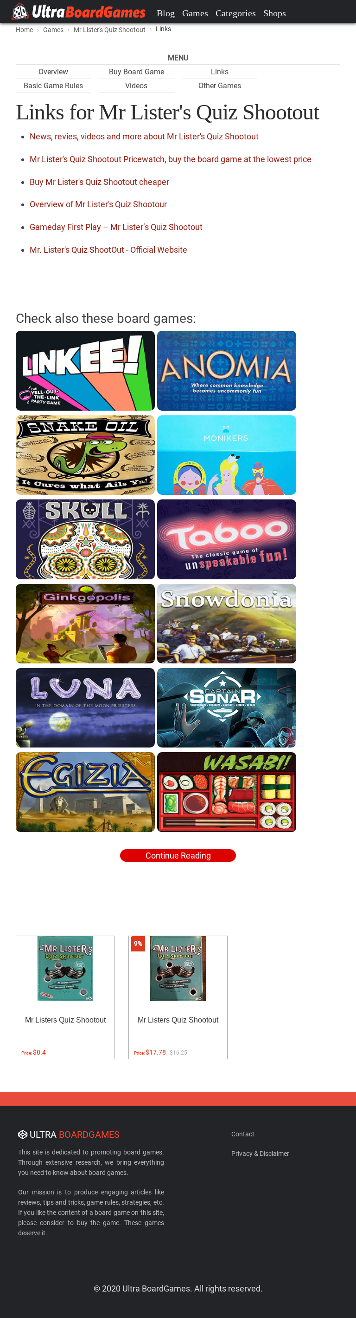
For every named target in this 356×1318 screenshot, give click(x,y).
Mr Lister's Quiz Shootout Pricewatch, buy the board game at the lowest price (171, 159)
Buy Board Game (136, 71)
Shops (274, 13)
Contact (242, 1134)
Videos (136, 85)
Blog (166, 13)
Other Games (219, 85)
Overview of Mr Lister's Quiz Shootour (98, 204)
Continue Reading (178, 855)
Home (24, 29)
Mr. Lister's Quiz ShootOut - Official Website (108, 250)
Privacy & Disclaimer (260, 1153)
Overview (53, 71)
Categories (236, 13)
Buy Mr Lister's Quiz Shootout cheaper (99, 182)
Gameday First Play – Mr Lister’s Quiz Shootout (116, 227)
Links (220, 71)
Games (195, 13)
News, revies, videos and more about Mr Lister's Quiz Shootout (144, 136)
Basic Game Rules (53, 85)
